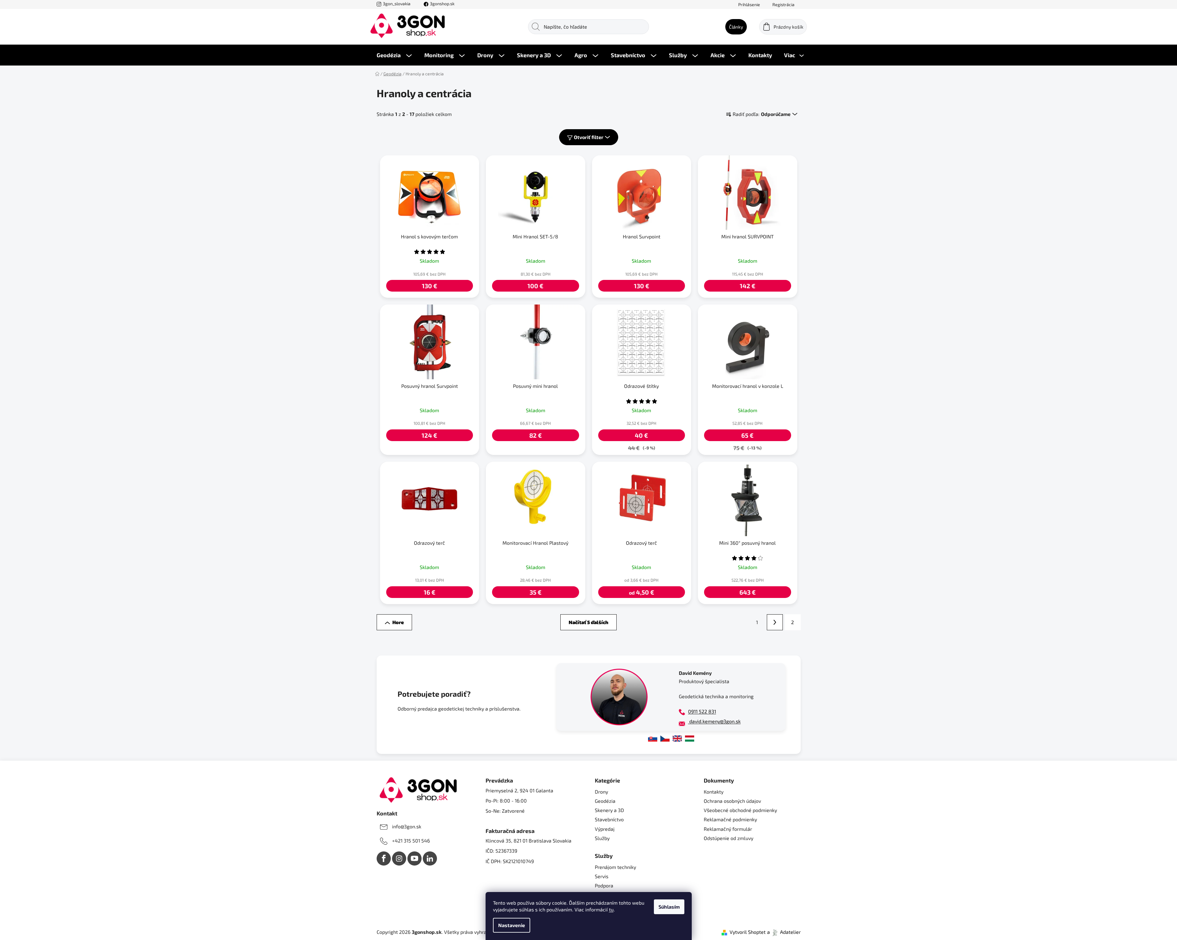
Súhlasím (669, 907)
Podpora (604, 885)
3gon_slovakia (396, 3)
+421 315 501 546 (411, 840)
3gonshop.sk (442, 3)
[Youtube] (414, 858)
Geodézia (605, 801)
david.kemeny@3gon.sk (714, 721)
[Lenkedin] (430, 858)
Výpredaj (605, 829)
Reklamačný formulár (728, 829)
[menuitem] (394, 55)
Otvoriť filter (588, 137)
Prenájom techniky (615, 867)
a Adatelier (784, 932)
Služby (602, 838)
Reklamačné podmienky (730, 819)
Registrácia (783, 4)
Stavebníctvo (609, 819)
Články (736, 27)
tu (611, 909)
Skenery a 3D (609, 810)
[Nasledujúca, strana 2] (775, 622)
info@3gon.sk (406, 826)
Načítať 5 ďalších (588, 622)
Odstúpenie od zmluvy (728, 838)
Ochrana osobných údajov (732, 801)
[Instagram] (399, 858)
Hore (398, 622)
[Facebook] (384, 858)
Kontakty (713, 792)
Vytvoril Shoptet (748, 932)
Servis (601, 876)
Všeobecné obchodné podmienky (740, 810)
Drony (601, 792)
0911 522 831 (702, 711)
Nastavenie (511, 925)
